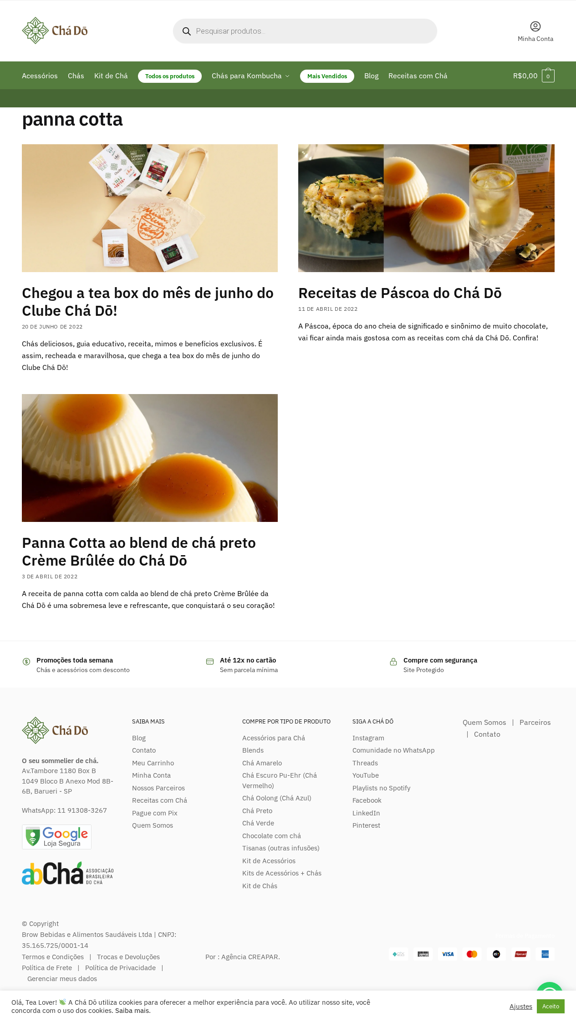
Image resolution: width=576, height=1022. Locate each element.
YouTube (365, 775)
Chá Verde (258, 823)
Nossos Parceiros (158, 788)
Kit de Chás (259, 885)
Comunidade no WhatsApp (393, 750)
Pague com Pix (155, 813)
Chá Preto (257, 810)
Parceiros (535, 722)
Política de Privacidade (120, 967)
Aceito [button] (550, 1006)
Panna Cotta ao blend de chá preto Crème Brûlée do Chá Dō (139, 551)
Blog (139, 738)
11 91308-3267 (82, 810)
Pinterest (366, 825)
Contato (144, 750)
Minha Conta (535, 39)
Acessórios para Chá (273, 738)
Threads (365, 763)
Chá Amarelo (262, 763)
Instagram (368, 738)
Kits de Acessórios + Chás (281, 873)
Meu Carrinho (153, 763)
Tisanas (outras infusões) (281, 848)
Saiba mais (132, 1010)
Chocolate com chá (271, 835)
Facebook (367, 800)
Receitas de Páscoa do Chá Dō (400, 292)
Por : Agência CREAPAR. (242, 956)
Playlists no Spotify (381, 788)
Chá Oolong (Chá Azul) (276, 798)
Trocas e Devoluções (128, 956)
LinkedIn (366, 813)
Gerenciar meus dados (62, 978)
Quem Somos (152, 825)
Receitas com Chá (159, 800)
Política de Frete (47, 967)
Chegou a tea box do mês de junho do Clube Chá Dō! (148, 301)
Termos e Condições (53, 956)
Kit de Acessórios (269, 860)
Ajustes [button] (521, 1006)
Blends (253, 750)
